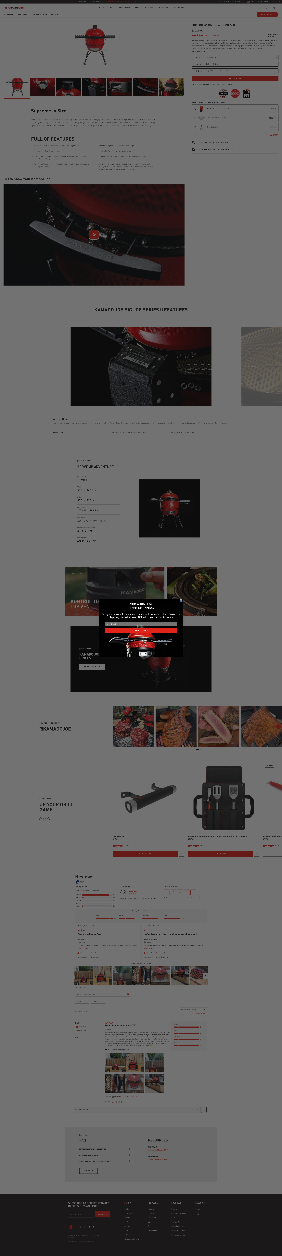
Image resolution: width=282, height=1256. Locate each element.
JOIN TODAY (141, 630)
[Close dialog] (181, 601)
